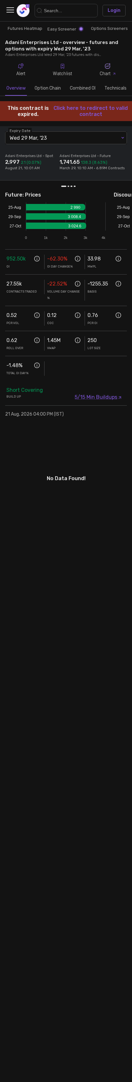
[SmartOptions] (23, 10)
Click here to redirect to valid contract (91, 111)
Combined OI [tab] (82, 88)
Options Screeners (109, 28)
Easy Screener (61, 29)
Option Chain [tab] (48, 88)
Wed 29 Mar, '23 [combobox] (28, 138)
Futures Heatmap (25, 28)
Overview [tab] (16, 88)
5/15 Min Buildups (96, 397)
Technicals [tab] (115, 88)
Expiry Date (20, 130)
